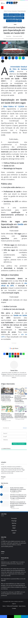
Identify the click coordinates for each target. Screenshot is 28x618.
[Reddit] (18, 354)
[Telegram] (23, 58)
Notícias (14, 523)
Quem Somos (22, 606)
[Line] (13, 356)
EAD (22, 15)
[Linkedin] (9, 58)
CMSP (14, 533)
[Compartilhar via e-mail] (2, 61)
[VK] (21, 354)
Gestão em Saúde (20, 315)
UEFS (19, 21)
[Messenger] (16, 58)
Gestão (20, 224)
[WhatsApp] (19, 58)
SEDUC (14, 525)
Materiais (14, 530)
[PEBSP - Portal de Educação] (12, 3)
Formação (14, 518)
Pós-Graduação (11, 21)
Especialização (22, 11)
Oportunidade (19, 18)
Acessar (25, 428)
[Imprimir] (18, 356)
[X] (6, 58)
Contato (14, 608)
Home (4, 606)
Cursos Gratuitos (12, 11)
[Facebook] (2, 58)
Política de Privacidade (12, 606)
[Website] (14, 380)
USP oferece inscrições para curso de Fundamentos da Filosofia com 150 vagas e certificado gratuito (21, 398)
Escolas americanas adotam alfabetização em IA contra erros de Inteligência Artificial (7, 398)
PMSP (14, 528)
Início (5, 11)
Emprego (14, 521)
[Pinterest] (15, 354)
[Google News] (14, 348)
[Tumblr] (13, 58)
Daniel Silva (8, 36)
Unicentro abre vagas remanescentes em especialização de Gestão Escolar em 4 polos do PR (21, 415)
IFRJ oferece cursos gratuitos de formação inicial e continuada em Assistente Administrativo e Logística (7, 416)
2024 (5, 15)
